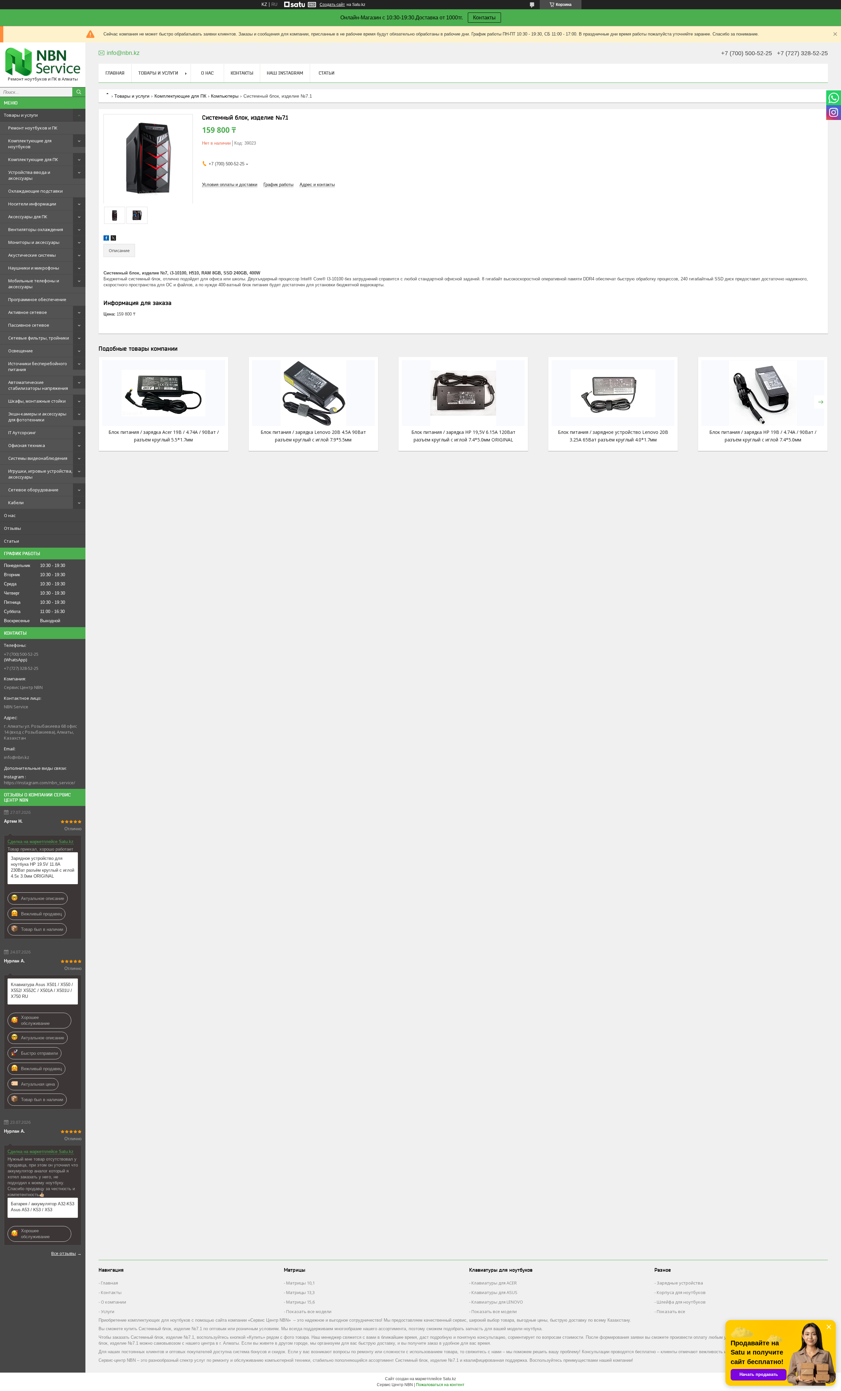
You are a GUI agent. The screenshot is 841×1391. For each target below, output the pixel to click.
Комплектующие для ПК (33, 159)
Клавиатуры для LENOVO (497, 1302)
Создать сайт (332, 4)
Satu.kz (449, 1379)
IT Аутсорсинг (22, 433)
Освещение (20, 351)
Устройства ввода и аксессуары (29, 175)
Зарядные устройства (680, 1283)
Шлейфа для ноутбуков (681, 1302)
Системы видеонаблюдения (37, 458)
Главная (115, 73)
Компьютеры (225, 96)
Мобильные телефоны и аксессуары (33, 284)
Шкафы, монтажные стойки (37, 401)
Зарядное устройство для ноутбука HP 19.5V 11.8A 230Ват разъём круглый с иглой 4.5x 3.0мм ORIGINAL (42, 867)
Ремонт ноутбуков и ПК (32, 128)
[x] (113, 239)
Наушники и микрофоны (33, 268)
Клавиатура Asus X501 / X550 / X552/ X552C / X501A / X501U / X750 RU (42, 990)
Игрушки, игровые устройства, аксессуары (40, 474)
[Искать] (78, 92)
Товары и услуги (21, 115)
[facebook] (106, 239)
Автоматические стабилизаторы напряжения (38, 385)
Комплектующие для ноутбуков (30, 144)
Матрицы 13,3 (300, 1292)
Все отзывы (63, 1253)
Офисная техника (26, 445)
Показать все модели (308, 1311)
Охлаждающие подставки (35, 191)
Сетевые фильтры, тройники (38, 338)
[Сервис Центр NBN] (42, 61)
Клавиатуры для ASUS (494, 1292)
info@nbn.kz (16, 757)
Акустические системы (32, 255)
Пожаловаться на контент (440, 1384)
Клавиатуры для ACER (494, 1283)
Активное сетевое (27, 312)
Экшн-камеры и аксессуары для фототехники (37, 417)
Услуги (107, 1311)
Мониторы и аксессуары (33, 242)
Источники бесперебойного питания (37, 366)
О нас (9, 515)
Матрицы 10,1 (300, 1283)
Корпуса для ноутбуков (681, 1292)
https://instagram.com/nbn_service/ (39, 783)
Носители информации (32, 204)
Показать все (671, 1311)
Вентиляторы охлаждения (35, 229)
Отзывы (12, 528)
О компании (113, 1302)
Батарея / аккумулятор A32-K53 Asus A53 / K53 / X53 (42, 1206)
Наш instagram (285, 73)
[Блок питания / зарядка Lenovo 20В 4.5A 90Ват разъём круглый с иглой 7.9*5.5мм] (313, 393)
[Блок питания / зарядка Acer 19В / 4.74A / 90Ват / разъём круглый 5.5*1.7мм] (163, 393)
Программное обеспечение (37, 299)
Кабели (16, 503)
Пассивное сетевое (28, 325)
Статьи (11, 541)
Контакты (484, 17)
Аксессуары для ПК (27, 217)
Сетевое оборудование (33, 490)
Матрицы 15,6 (300, 1302)
